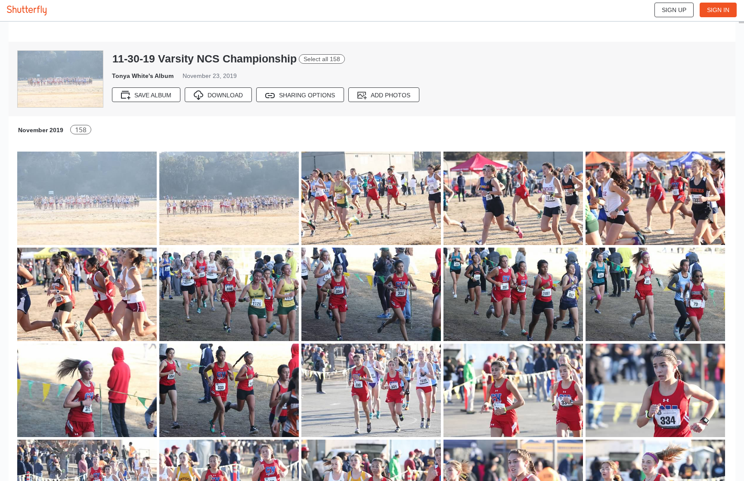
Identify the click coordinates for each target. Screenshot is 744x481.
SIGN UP (674, 9)
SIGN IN (718, 9)
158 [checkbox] (81, 130)
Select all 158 (322, 59)
